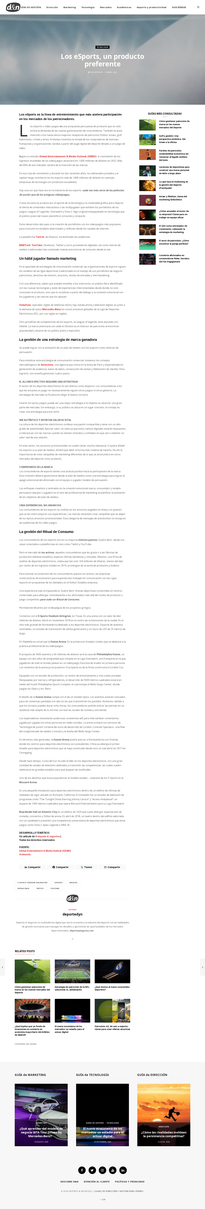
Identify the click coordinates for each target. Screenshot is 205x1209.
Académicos (124, 7)
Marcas (73, 882)
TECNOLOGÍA (103, 47)
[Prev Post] (2, 967)
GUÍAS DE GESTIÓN (30, 7)
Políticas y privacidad (130, 1181)
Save (9, 138)
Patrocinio (23, 888)
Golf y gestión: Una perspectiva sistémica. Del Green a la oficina (172, 139)
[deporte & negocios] (13, 7)
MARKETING (41, 1123)
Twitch (40, 237)
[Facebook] (82, 1170)
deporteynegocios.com (82, 930)
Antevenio (47, 364)
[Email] (7, 143)
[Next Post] (202, 967)
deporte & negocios (49, 836)
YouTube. (55, 888)
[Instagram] (102, 1170)
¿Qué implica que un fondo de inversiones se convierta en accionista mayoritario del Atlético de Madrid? (32, 1030)
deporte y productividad (152, 7)
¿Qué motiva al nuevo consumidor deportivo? (112, 988)
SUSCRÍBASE (179, 7)
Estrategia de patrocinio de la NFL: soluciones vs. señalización (72, 988)
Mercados (106, 7)
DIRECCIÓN (164, 1126)
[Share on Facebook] (7, 123)
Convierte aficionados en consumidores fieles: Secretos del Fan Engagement (174, 258)
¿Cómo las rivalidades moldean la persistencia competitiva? (164, 1134)
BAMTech (24, 245)
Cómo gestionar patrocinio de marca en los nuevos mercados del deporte (32, 989)
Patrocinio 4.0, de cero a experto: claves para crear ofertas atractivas (112, 1028)
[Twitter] (92, 1170)
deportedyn (97, 72)
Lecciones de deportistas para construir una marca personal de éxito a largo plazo (174, 170)
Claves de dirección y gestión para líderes (118, 1191)
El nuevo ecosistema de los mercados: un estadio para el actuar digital (69, 1029)
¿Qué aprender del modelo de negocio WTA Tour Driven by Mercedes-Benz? (41, 1132)
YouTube (37, 245)
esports (58, 882)
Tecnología (88, 7)
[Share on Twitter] (7, 131)
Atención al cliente (97, 1181)
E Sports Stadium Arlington (33, 882)
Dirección (52, 7)
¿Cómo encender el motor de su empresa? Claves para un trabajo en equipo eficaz (174, 214)
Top (103, 1199)
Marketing (69, 7)
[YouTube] (112, 1170)
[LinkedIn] (7, 150)
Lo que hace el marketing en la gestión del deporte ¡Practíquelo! (173, 184)
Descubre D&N (69, 1181)
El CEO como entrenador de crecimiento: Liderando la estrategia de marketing (173, 229)
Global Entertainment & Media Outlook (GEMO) (45, 851)
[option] (41, 1115)
